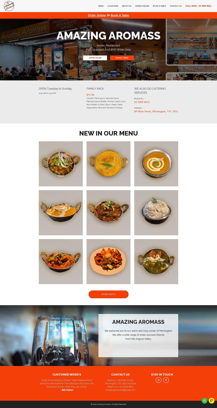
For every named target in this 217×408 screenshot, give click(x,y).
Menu (101, 6)
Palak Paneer (150, 261)
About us (126, 6)
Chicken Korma (54, 212)
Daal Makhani (150, 163)
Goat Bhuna (102, 212)
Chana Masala (54, 163)
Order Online (142, 6)
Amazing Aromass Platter (102, 261)
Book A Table (159, 6)
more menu (108, 294)
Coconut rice (150, 212)
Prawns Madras (102, 163)
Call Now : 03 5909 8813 (198, 6)
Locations (112, 6)
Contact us (176, 6)
